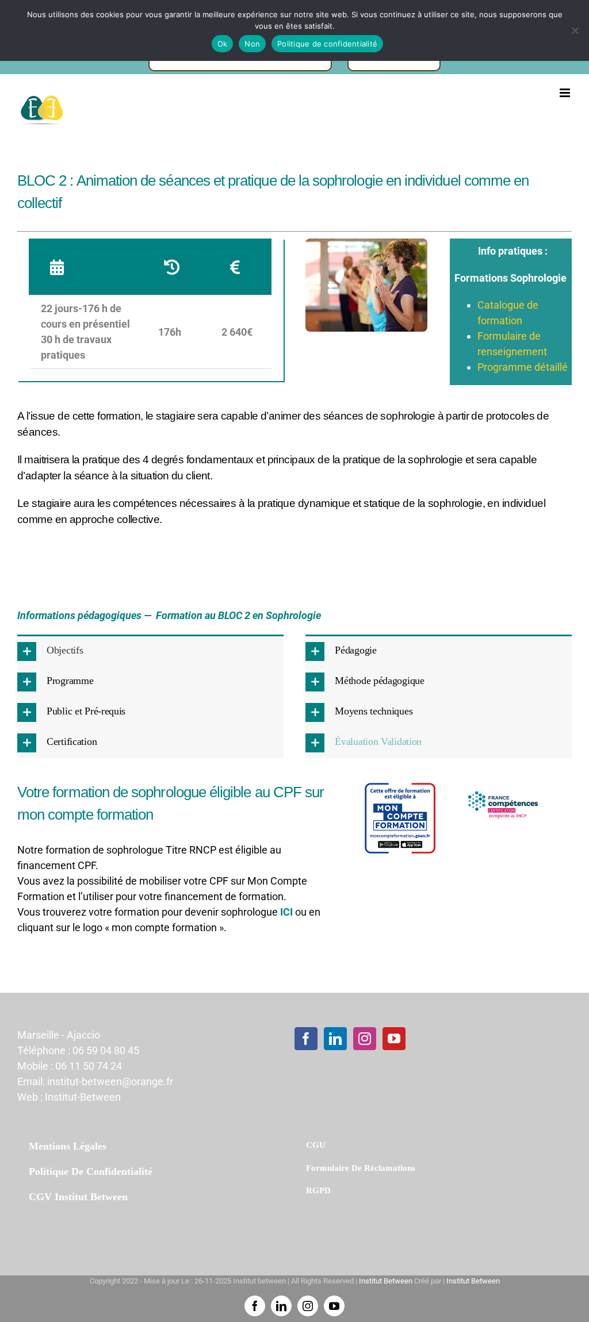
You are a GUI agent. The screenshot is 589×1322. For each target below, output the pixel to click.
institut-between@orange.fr (110, 1081)
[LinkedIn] (335, 1038)
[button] (150, 651)
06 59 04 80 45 (105, 1050)
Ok (222, 43)
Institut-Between (83, 1097)
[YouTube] (394, 1038)
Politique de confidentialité (327, 43)
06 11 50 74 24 (88, 1066)
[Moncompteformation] (400, 786)
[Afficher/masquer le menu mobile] (566, 93)
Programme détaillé (522, 367)
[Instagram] (364, 1038)
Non (252, 43)
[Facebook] (306, 1038)
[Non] (574, 30)
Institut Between (385, 1281)
